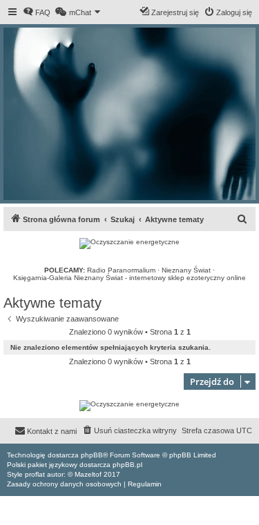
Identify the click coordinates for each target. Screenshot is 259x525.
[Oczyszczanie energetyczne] (129, 243)
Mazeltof (88, 474)
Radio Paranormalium (121, 270)
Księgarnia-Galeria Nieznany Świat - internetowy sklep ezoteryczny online (129, 277)
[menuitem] (36, 12)
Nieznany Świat (186, 270)
